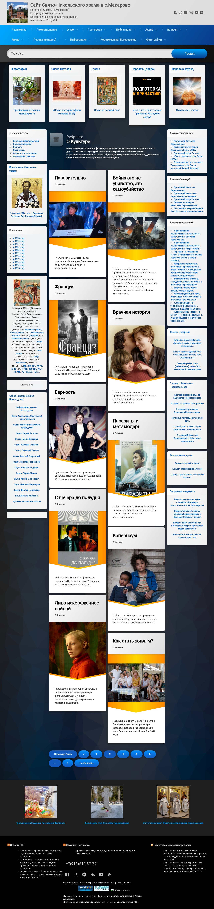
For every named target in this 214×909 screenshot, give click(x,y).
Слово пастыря (61, 69)
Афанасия (21, 362)
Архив (15, 39)
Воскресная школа (22, 144)
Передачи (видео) (44, 39)
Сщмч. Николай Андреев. (27, 467)
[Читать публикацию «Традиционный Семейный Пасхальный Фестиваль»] (40, 802)
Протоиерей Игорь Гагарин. (187, 199)
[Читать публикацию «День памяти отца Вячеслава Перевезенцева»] (107, 802)
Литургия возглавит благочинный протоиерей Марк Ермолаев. (173, 823)
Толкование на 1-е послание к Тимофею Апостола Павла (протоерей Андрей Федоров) (187, 165)
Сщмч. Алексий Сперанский (26, 456)
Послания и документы (182, 491)
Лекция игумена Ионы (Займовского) (187, 366)
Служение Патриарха (78, 845)
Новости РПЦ (17, 845)
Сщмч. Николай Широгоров (27, 484)
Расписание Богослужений (26, 141)
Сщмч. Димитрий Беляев (27, 450)
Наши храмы (19, 150)
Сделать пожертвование (25, 153)
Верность (65, 392)
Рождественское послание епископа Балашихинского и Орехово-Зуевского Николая (187, 514)
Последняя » (87, 763)
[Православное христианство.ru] (101, 890)
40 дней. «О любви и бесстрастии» (187, 403)
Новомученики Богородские (118, 39)
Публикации (123, 29)
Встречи (172, 29)
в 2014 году (18, 268)
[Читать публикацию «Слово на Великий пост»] (107, 90)
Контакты (17, 147)
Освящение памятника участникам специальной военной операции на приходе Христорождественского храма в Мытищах (185, 854)
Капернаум (125, 535)
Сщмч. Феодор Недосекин (27, 490)
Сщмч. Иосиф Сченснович (26, 479)
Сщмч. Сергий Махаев (26, 473)
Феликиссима (37, 332)
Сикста (13, 332)
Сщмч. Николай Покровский (26, 462)
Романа (34, 335)
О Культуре (60, 184)
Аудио (149, 29)
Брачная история (131, 312)
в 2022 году (18, 244)
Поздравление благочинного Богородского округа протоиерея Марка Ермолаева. (187, 526)
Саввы (39, 350)
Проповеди (95, 29)
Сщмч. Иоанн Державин (26, 439)
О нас (70, 29)
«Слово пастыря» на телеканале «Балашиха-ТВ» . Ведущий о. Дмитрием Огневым (186, 306)
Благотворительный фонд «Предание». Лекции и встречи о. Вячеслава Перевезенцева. (186, 282)
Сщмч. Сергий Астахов (27, 433)
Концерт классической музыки (187, 469)
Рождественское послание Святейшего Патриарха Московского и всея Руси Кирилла (187, 502)
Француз (64, 286)
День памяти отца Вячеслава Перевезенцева (107, 823)
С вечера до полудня (77, 497)
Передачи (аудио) (183, 69)
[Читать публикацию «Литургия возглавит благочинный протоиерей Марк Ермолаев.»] (173, 802)
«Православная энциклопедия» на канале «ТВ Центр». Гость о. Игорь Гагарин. (185, 246)
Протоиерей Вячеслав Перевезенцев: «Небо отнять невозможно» (187, 438)
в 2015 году (18, 265)
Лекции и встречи (180, 332)
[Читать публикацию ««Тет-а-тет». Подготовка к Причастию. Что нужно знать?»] (147, 90)
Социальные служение (24, 156)
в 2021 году (18, 247)
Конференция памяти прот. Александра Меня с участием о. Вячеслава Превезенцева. (186, 297)
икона (38, 329)
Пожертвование (46, 29)
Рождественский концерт (187, 463)
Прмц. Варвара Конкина (26, 496)
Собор (39, 341)
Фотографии (154, 39)
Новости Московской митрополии (172, 845)
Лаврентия (29, 329)
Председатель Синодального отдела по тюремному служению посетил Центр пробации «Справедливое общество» (39, 863)
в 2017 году (18, 259)
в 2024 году (18, 238)
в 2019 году (18, 253)
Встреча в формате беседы (187, 343)
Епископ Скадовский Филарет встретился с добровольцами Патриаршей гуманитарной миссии (41, 875)
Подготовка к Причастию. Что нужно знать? (147, 113)
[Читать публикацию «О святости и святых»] (187, 90)
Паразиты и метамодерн (126, 423)
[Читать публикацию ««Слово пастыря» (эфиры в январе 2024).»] (67, 90)
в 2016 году (18, 262)
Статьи (96, 69)
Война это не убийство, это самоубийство (128, 183)
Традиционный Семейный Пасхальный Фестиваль (40, 823)
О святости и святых (187, 110)
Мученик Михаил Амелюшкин (27, 501)
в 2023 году (18, 241)
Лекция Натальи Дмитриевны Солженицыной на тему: (187, 355)
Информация (78, 39)
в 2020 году (18, 250)
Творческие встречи (181, 455)
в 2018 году (18, 256)
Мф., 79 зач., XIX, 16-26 (28, 372)
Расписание (19, 29)
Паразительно (70, 178)
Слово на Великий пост (107, 110)
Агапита (16, 335)
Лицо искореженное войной (77, 605)
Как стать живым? (133, 641)
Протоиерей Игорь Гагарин (186, 153)
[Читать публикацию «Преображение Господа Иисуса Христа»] (26, 90)
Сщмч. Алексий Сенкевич (26, 445)
